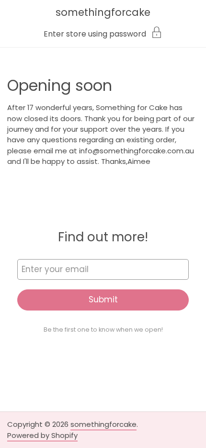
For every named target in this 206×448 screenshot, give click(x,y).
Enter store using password (95, 33)
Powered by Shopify (42, 435)
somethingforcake (103, 12)
